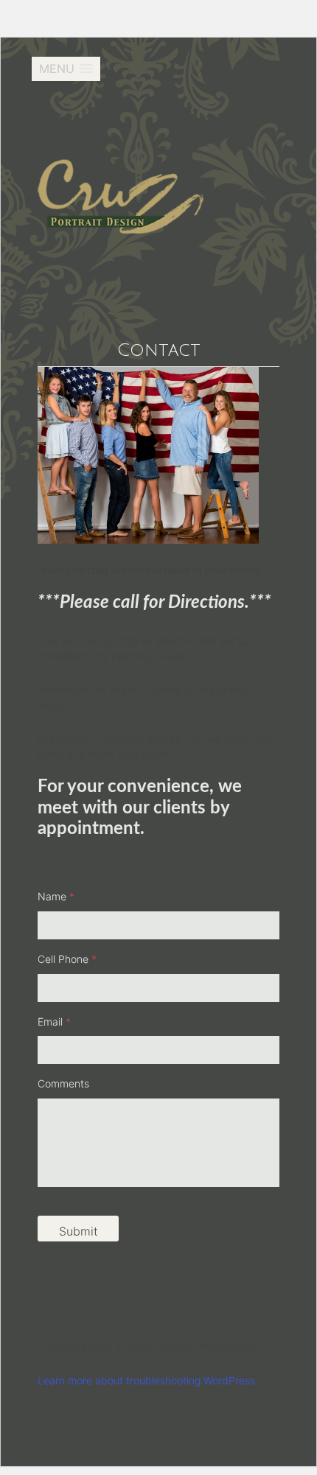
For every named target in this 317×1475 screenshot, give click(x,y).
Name (56, 896)
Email (54, 1021)
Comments (63, 1083)
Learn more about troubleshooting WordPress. (148, 1380)
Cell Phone (67, 959)
